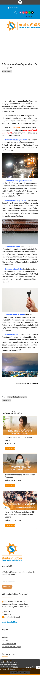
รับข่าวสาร (7, 586)
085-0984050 (9, 614)
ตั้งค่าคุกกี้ (29, 667)
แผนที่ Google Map (9, 622)
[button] (15, 12)
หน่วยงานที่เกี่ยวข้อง (9, 643)
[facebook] (20, 12)
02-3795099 (8, 611)
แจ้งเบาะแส (5, 640)
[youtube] (26, 12)
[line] (29, 12)
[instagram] (23, 12)
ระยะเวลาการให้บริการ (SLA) (11, 646)
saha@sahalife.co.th (12, 617)
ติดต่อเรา (5, 637)
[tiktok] (32, 12)
